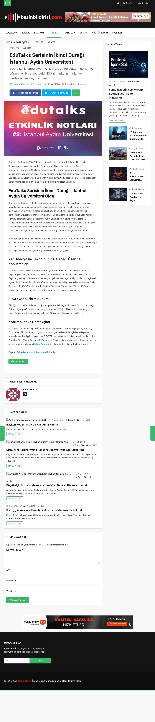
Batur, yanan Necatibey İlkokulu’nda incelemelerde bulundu (44, 510)
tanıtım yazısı (74, 680)
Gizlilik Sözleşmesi (17, 42)
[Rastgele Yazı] (7, 3)
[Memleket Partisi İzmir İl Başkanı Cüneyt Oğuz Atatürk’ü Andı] (37, 441)
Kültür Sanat (100, 32)
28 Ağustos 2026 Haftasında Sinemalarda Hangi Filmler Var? (138, 139)
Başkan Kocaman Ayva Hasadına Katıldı (32, 424)
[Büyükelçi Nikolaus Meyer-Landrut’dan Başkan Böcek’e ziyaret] (38, 473)
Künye (51, 42)
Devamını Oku (15, 434)
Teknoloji (69, 32)
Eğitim (83, 32)
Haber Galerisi (41, 344)
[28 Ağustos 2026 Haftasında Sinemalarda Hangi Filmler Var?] (118, 133)
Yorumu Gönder (17, 600)
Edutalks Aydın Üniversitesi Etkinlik (36, 352)
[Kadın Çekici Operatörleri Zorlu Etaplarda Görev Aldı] (118, 153)
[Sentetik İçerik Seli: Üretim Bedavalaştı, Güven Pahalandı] (128, 64)
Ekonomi (39, 32)
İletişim (38, 42)
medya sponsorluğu (43, 680)
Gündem (53, 32)
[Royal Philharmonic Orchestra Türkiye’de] (118, 173)
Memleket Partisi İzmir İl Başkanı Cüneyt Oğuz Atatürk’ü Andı (45, 449)
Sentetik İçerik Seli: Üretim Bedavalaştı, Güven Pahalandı (126, 93)
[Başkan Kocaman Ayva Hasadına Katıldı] (27, 420)
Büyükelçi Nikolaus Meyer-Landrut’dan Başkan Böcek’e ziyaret (46, 485)
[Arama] (118, 3)
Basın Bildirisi (21, 84)
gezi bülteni (61, 680)
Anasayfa (11, 32)
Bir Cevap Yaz (18, 361)
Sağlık (26, 32)
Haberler (117, 32)
